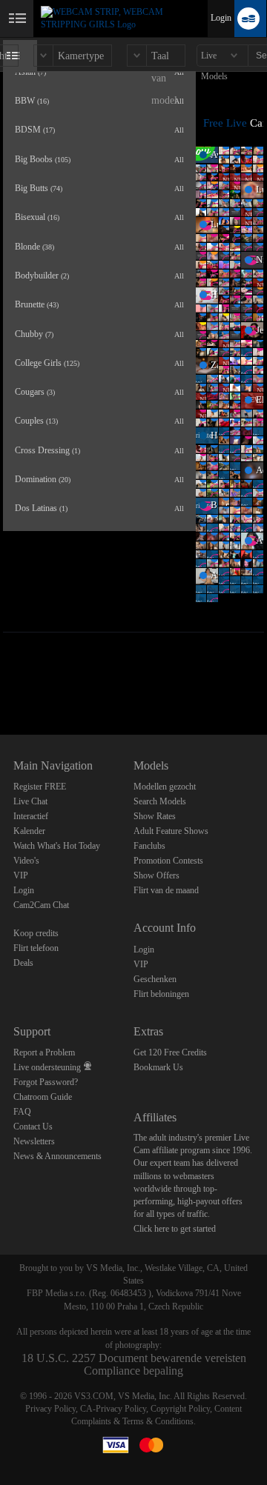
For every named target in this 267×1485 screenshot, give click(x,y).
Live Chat (30, 801)
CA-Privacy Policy (113, 1409)
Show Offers (156, 875)
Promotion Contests (168, 860)
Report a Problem (44, 1052)
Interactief (30, 816)
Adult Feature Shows (171, 831)
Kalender (29, 831)
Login (221, 18)
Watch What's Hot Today (56, 846)
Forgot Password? (45, 1082)
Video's (26, 860)
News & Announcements (57, 1156)
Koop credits (36, 933)
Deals (23, 963)
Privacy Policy (50, 1409)
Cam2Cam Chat (41, 905)
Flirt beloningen (161, 994)
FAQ (22, 1112)
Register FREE (39, 786)
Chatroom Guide (42, 1097)
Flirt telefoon (36, 948)
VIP (20, 875)
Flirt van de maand (166, 890)
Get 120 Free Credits (170, 1052)
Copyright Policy (180, 1409)
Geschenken (155, 979)
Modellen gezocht (165, 786)
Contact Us (33, 1126)
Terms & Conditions (158, 1421)
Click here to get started (175, 1229)
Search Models (160, 801)
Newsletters (34, 1141)
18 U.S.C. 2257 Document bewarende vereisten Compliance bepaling (134, 1364)
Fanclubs (149, 846)
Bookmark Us (158, 1067)
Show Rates (155, 816)
